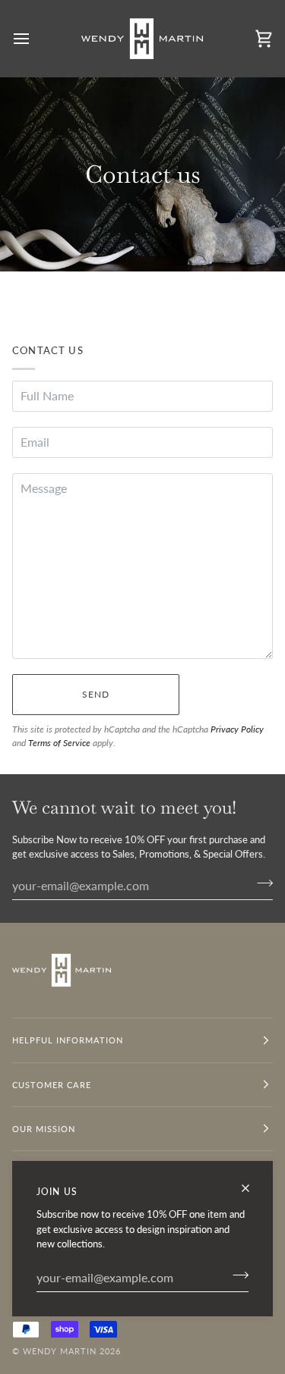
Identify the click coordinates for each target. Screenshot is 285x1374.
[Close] (252, 1188)
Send (95, 694)
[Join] (236, 1275)
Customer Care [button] (51, 1085)
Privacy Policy (237, 729)
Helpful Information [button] (68, 1040)
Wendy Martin (60, 1351)
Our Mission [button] (43, 1129)
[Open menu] (35, 38)
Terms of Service (59, 742)
